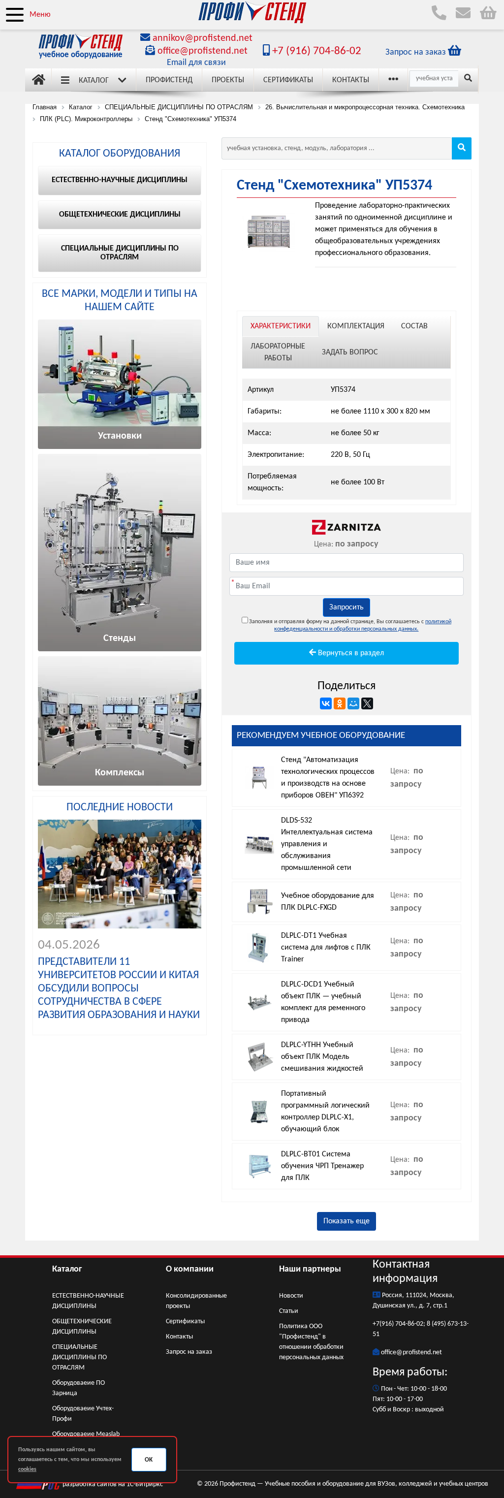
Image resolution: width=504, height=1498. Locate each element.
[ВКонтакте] (326, 703)
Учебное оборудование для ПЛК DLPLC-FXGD (327, 902)
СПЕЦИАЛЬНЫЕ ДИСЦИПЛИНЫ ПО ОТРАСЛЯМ (79, 1357)
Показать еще (346, 1221)
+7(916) (384, 1324)
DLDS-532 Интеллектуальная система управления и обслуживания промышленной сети (327, 844)
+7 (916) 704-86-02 (315, 51)
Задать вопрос (350, 352)
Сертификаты (288, 80)
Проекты (228, 80)
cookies (27, 1469)
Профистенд (169, 80)
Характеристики (281, 326)
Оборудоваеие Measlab (86, 1434)
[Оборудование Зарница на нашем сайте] (346, 527)
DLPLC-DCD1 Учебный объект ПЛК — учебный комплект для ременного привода (323, 1002)
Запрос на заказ (189, 1352)
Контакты (350, 80)
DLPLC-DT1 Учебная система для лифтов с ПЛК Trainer (326, 947)
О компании (190, 1269)
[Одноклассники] (340, 703)
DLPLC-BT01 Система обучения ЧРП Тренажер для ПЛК (322, 1166)
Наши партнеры (310, 1269)
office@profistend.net (203, 51)
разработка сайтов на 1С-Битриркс (112, 1484)
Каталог (94, 81)
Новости (291, 1296)
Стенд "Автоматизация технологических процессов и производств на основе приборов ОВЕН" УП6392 (328, 777)
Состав (414, 326)
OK (149, 1460)
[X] (367, 703)
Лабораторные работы (278, 352)
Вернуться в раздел (350, 653)
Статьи (288, 1311)
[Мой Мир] (353, 703)
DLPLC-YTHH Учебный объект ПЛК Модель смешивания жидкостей (322, 1057)
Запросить (346, 607)
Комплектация (355, 326)
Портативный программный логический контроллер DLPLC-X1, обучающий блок (325, 1111)
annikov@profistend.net (202, 38)
